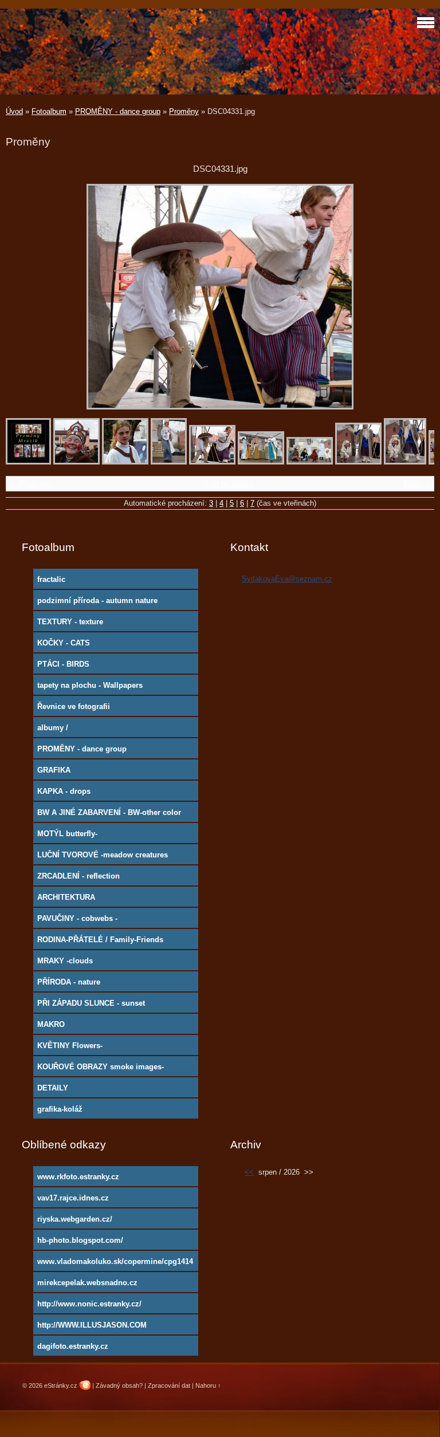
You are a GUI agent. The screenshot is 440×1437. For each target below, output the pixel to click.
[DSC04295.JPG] (169, 462)
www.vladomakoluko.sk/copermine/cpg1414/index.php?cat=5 (115, 1264)
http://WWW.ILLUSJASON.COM (92, 1325)
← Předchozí (31, 483)
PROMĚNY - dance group (117, 111)
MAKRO (51, 1024)
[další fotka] (416, 297)
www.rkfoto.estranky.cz (78, 1176)
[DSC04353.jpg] (405, 462)
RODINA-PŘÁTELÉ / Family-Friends (100, 939)
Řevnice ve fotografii (73, 706)
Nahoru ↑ (208, 1385)
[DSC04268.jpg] (125, 462)
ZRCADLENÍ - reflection (78, 876)
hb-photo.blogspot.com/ (80, 1240)
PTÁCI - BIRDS (63, 664)
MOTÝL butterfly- (67, 833)
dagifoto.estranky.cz (72, 1346)
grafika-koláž (59, 1109)
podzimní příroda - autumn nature (97, 600)
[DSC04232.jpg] (76, 462)
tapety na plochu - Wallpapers (90, 685)
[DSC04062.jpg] (28, 462)
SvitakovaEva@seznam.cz (287, 578)
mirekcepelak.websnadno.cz (87, 1282)
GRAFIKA (53, 770)
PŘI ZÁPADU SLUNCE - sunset (91, 1003)
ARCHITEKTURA (66, 897)
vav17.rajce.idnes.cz (73, 1198)
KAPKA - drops (64, 791)
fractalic (51, 579)
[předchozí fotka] (24, 297)
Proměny (184, 111)
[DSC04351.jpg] (358, 462)
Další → (417, 483)
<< (249, 1172)
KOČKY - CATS (63, 643)
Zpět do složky (228, 483)
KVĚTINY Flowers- (70, 1045)
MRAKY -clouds (65, 960)
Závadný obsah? (119, 1385)
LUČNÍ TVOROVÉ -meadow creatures (102, 855)
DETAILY (52, 1088)
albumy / (52, 727)
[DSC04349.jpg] (309, 462)
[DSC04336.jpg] (261, 462)
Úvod (14, 111)
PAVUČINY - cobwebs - (77, 918)
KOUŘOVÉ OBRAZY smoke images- (100, 1066)
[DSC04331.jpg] (212, 462)
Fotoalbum (49, 111)
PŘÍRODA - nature (68, 982)
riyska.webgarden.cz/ (74, 1219)
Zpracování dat (169, 1385)
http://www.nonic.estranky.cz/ (89, 1304)
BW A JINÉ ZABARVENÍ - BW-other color (109, 812)
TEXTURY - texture (70, 621)
